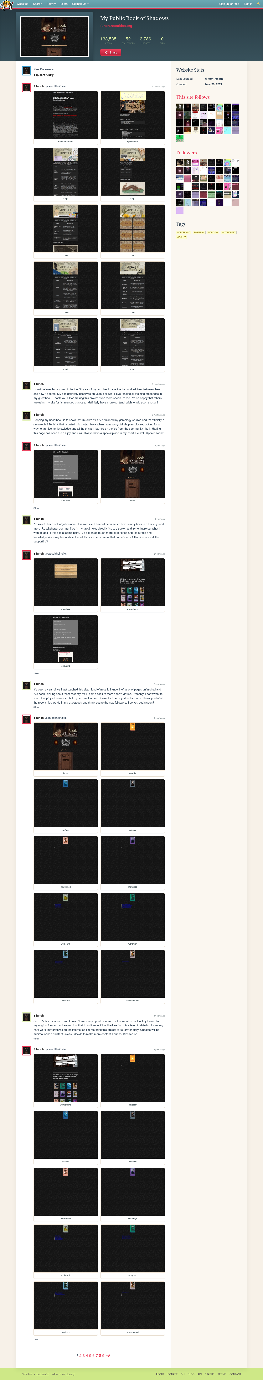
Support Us (79, 4)
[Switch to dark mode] (259, 4)
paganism (199, 232)
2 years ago (159, 553)
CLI (183, 1374)
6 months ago (158, 86)
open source (42, 1374)
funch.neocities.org (116, 25)
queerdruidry (45, 75)
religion (213, 232)
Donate (173, 1374)
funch (40, 86)
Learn (64, 4)
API (200, 1374)
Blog (191, 1374)
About (160, 1374)
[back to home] (7, 5)
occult (181, 237)
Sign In (248, 4)
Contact (235, 1374)
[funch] (26, 71)
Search (37, 4)
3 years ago (159, 717)
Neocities (27, 1374)
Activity (51, 4)
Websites (22, 4)
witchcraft (228, 232)
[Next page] (108, 1355)
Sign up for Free (229, 4)
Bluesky (70, 1374)
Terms (222, 1374)
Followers (186, 152)
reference (183, 232)
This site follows (193, 97)
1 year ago (160, 445)
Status (209, 1374)
